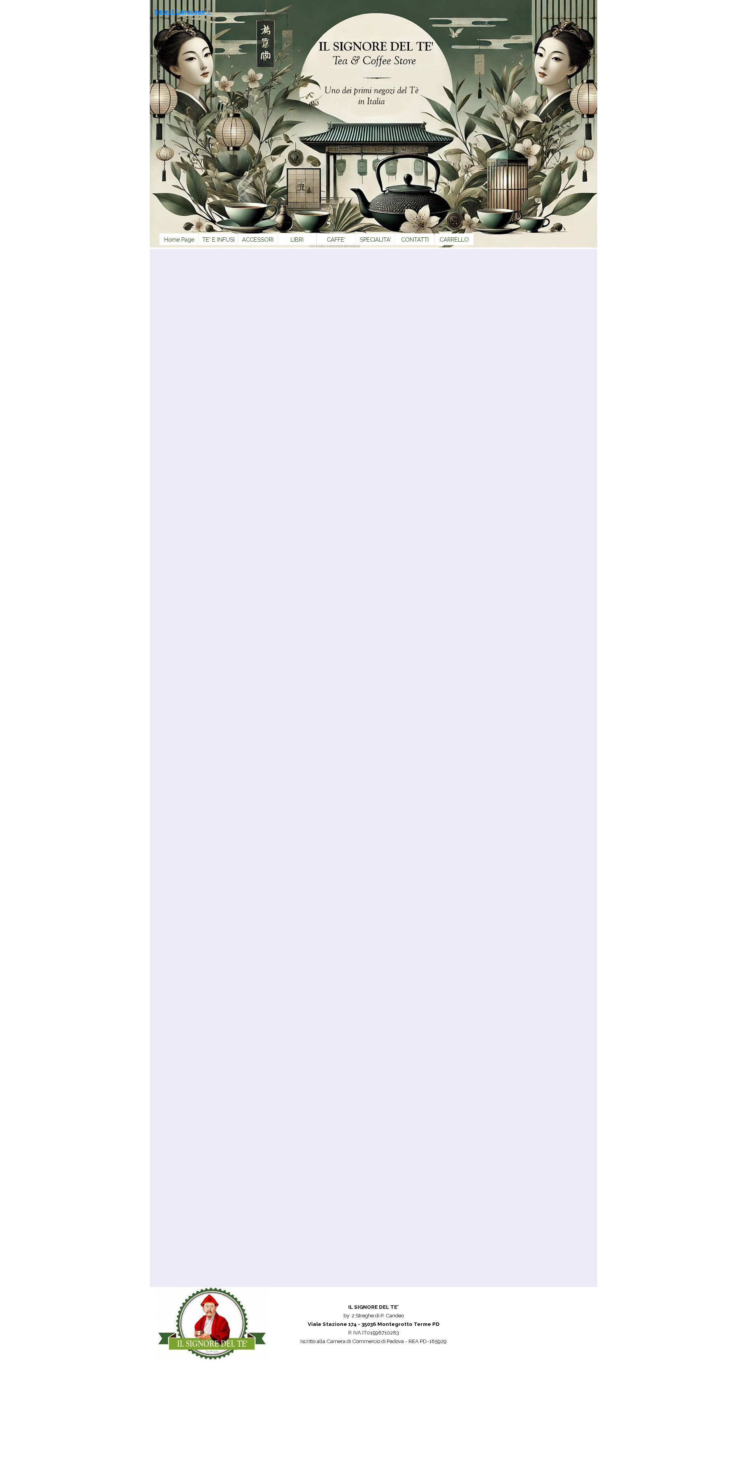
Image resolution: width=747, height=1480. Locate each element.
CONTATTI (415, 239)
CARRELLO (454, 239)
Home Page (179, 239)
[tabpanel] (373, 1333)
